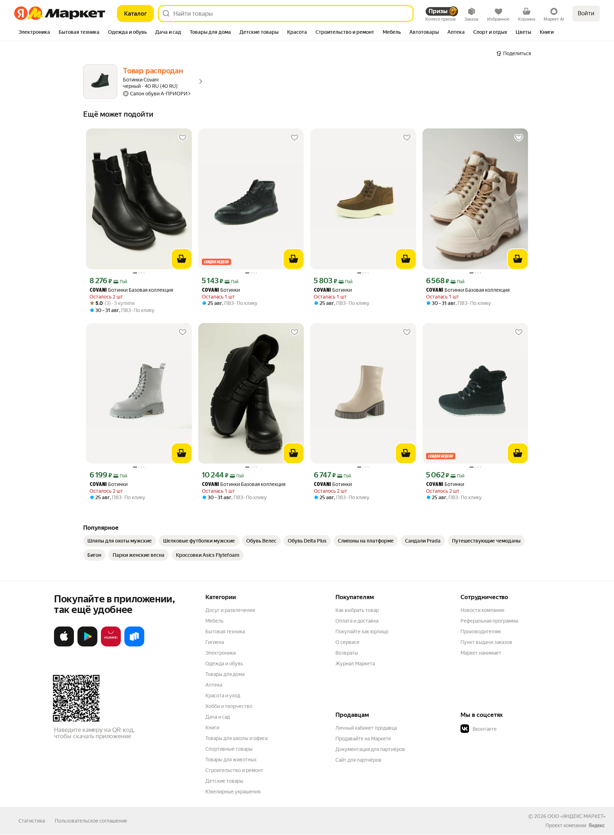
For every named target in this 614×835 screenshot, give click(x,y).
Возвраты (346, 653)
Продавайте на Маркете (363, 738)
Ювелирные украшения (232, 791)
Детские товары (224, 781)
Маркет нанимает (480, 653)
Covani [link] (98, 290)
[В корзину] (181, 259)
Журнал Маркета (355, 663)
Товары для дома (224, 674)
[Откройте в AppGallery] (111, 645)
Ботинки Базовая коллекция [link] (131, 290)
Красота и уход (222, 695)
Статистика (31, 821)
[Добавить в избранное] (183, 138)
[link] (119, 540)
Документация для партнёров (370, 749)
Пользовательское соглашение (91, 821)
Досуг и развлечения (230, 610)
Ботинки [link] (221, 290)
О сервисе (347, 642)
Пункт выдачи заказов (486, 642)
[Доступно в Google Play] (87, 645)
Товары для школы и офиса (236, 738)
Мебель (214, 621)
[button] (510, 729)
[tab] (34, 32)
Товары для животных (231, 759)
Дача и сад (217, 717)
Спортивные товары (229, 749)
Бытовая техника (225, 631)
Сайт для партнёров (358, 760)
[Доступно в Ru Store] (134, 645)
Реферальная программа (489, 621)
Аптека (213, 685)
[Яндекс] (596, 825)
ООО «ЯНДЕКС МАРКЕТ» (576, 816)
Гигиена (214, 642)
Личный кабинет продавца (366, 728)
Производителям (480, 631)
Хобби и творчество (228, 706)
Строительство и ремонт (234, 770)
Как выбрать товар (357, 610)
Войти (586, 13)
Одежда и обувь (224, 663)
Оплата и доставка (356, 621)
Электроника (220, 653)
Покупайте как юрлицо (361, 631)
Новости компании (482, 610)
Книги (212, 727)
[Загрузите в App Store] (64, 645)
